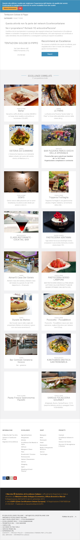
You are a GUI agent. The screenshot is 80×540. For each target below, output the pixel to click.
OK (20, 8)
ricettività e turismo (28, 454)
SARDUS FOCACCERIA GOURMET (59, 399)
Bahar (21, 111)
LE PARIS (58, 111)
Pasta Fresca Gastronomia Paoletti (21, 399)
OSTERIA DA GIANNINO (21, 151)
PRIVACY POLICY (17, 533)
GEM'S (21, 197)
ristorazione (25, 457)
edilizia (23, 447)
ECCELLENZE (25, 430)
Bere (41, 437)
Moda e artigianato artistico (46, 448)
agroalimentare (26, 435)
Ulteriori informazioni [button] (10, 8)
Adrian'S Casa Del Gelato (21, 278)
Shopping (24, 464)
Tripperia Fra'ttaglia (59, 197)
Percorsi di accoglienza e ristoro (67, 445)
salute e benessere (27, 459)
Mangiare (43, 435)
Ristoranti (43, 440)
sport (23, 467)
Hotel (42, 442)
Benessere (43, 445)
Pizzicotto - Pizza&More (59, 320)
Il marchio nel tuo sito (10, 435)
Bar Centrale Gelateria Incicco (21, 361)
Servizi (42, 452)
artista (23, 440)
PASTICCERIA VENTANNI (58, 237)
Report (50, 54)
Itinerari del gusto (65, 442)
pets (22, 452)
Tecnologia (43, 454)
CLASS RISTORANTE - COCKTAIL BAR (21, 238)
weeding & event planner (26, 470)
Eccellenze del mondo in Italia (29, 443)
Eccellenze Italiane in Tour (66, 438)
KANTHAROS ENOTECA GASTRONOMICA (59, 361)
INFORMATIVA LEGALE (21, 535)
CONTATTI (5, 533)
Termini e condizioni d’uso (9, 438)
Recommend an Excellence (56, 41)
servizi (23, 462)
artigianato (25, 437)
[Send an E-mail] (20, 57)
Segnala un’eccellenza (10, 442)
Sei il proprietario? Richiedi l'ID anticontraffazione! (31, 28)
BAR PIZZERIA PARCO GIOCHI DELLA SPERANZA (59, 152)
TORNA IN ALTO (68, 516)
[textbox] (59, 160)
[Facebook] (22, 57)
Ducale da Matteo (21, 320)
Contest (61, 435)
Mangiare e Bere (26, 449)
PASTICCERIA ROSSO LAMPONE (58, 279)
